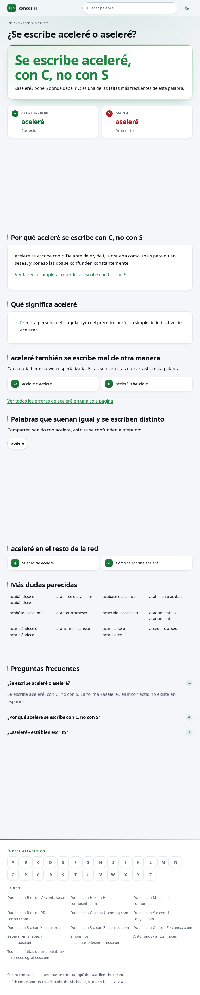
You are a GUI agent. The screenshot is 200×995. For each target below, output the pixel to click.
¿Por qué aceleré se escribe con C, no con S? (53, 717)
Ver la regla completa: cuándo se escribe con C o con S (70, 274)
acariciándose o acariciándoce (23, 631)
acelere (17, 443)
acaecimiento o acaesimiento (162, 615)
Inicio (11, 23)
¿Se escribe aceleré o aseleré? (38, 683)
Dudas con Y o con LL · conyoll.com (152, 915)
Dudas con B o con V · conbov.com (36, 897)
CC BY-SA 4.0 (116, 982)
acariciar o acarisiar (73, 628)
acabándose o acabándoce (22, 599)
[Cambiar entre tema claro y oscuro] (187, 8)
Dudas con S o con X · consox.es (35, 927)
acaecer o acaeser (72, 612)
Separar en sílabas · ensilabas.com (24, 939)
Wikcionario (77, 982)
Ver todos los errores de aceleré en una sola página (60, 401)
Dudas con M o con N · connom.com (153, 900)
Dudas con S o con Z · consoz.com (99, 927)
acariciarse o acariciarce (114, 631)
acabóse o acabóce (26, 612)
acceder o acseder (165, 628)
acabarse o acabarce (74, 596)
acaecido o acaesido (120, 612)
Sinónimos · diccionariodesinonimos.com (95, 939)
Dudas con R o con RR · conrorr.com (27, 915)
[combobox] (130, 8)
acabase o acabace (119, 596)
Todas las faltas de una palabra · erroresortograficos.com (35, 954)
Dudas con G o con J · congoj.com (99, 912)
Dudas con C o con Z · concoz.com (162, 927)
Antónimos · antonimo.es (155, 936)
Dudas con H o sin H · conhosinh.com (89, 900)
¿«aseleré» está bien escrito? (37, 732)
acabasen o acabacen (168, 596)
